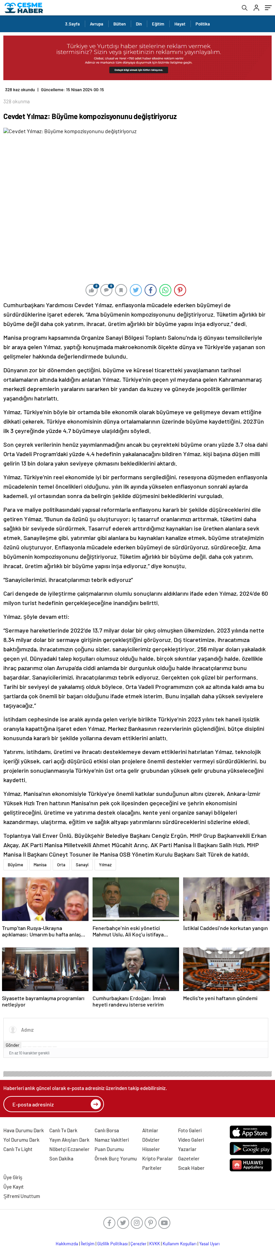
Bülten (119, 23)
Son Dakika (61, 1158)
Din (139, 23)
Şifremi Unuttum (21, 1196)
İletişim (88, 1243)
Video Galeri (191, 1140)
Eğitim (158, 23)
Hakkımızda (67, 1243)
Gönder (12, 1045)
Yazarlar (187, 1149)
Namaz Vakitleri (112, 1140)
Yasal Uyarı (209, 1243)
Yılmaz (105, 864)
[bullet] (45, 1046)
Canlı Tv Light (18, 1149)
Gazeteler (189, 1158)
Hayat (179, 23)
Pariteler (152, 1168)
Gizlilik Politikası (112, 1243)
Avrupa (96, 23)
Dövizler (151, 1140)
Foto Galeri (190, 1130)
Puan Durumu (109, 1149)
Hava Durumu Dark (23, 1130)
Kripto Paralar (157, 1158)
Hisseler (151, 1149)
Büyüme (15, 864)
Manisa (40, 864)
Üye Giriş (12, 1177)
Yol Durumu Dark (21, 1140)
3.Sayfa (72, 23)
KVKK (154, 1243)
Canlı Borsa (107, 1130)
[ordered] (40, 1046)
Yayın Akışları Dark (69, 1140)
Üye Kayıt (13, 1187)
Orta (61, 864)
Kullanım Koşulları (180, 1243)
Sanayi (82, 864)
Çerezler (138, 1243)
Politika (203, 23)
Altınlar (150, 1130)
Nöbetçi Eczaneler (69, 1149)
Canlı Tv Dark (63, 1130)
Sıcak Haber (191, 1168)
